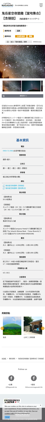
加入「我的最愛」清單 (19, 42)
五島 (18, 31)
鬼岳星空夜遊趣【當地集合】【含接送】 (31, 358)
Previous (6, 61)
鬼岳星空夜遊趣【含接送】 (15, 185)
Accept (7, 417)
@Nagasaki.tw (11, 386)
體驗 (30, 36)
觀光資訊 (12, 358)
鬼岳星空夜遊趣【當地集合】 (16, 188)
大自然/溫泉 (21, 36)
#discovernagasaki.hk (33, 386)
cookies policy (10, 413)
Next (39, 61)
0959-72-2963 (8, 151)
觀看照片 (23, 96)
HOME (4, 358)
